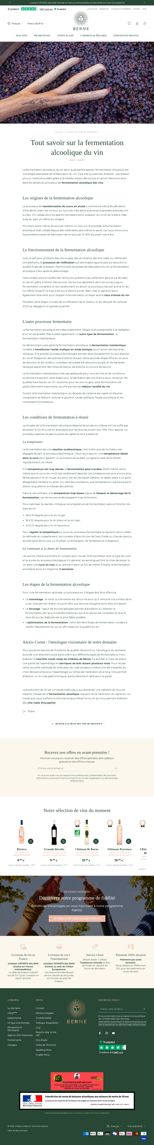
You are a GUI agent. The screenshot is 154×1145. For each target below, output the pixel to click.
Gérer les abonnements (18, 1130)
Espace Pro (104, 9)
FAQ (144, 9)
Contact (136, 9)
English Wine (43, 1054)
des (39, 702)
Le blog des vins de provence (81, 132)
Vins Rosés (41, 1040)
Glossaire (12, 1045)
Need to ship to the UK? (46, 1034)
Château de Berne (23, 1126)
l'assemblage (60, 672)
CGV (38, 1028)
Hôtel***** (12, 1013)
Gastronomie (14, 1018)
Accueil (59, 132)
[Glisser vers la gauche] (10, 2)
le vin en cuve (43, 429)
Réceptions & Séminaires (15, 1029)
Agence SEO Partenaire (20, 1035)
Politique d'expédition (47, 1023)
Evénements (14, 1040)
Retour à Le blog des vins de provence (78, 724)
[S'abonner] (116, 768)
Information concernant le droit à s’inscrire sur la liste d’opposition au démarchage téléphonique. (77, 779)
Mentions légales (45, 1013)
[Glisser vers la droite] (143, 2)
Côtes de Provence (46, 1045)
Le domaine (92, 9)
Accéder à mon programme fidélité (77, 918)
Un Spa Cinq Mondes (18, 1023)
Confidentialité (43, 1018)
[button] (129, 23)
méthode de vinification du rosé (60, 667)
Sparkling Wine (44, 1050)
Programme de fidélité (121, 9)
